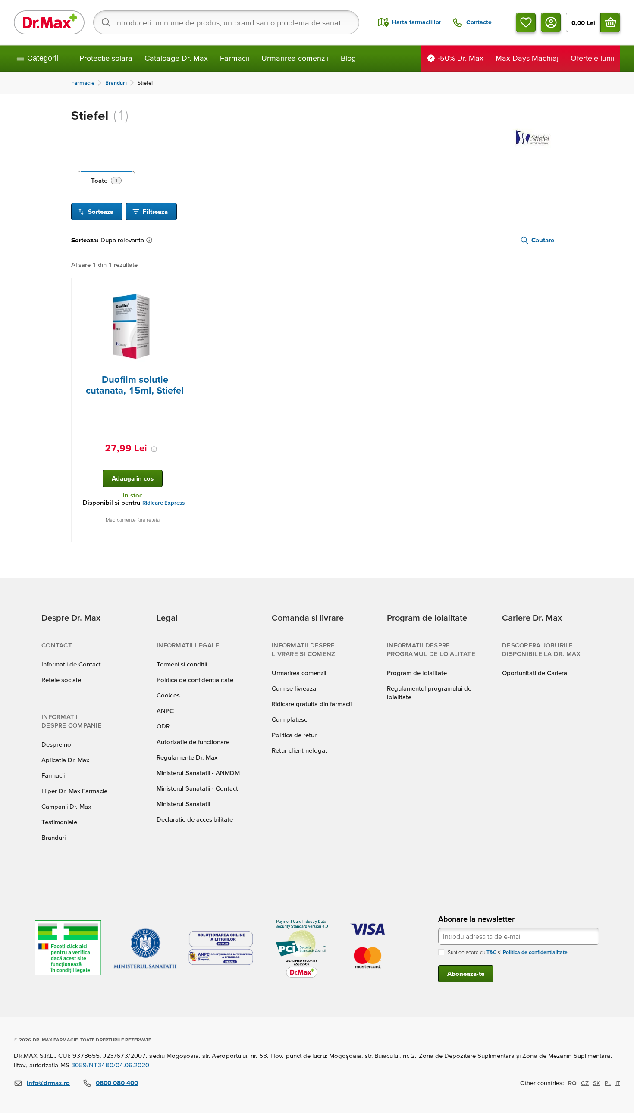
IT (617, 1082)
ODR (163, 726)
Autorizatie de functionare (193, 741)
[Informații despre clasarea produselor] (151, 240)
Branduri (53, 837)
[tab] (106, 181)
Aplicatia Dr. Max (65, 759)
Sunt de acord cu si (508, 952)
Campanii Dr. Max (66, 806)
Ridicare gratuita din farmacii (312, 703)
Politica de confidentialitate (195, 679)
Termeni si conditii (182, 664)
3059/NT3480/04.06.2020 (110, 1065)
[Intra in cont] (551, 22)
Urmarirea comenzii (295, 58)
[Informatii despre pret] (154, 449)
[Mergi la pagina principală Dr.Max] (49, 22)
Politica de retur (294, 734)
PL (608, 1082)
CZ (585, 1082)
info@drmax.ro (48, 1082)
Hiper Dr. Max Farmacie (74, 790)
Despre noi (56, 744)
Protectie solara (105, 58)
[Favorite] (526, 22)
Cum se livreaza (294, 688)
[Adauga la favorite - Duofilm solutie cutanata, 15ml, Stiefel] (184, 288)
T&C (491, 952)
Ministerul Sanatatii (183, 803)
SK (596, 1082)
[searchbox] (226, 22)
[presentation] (133, 326)
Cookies (168, 695)
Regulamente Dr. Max (187, 757)
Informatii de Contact (71, 664)
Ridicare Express (163, 503)
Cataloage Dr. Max (176, 58)
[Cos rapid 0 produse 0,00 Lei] (610, 22)
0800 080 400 (117, 1082)
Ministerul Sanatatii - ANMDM (198, 772)
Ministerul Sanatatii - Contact (197, 788)
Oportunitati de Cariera (534, 672)
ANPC (165, 710)
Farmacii (234, 58)
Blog (348, 58)
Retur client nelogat (299, 750)
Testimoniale (59, 821)
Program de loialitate (417, 672)
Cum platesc (289, 719)
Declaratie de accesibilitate (195, 819)
